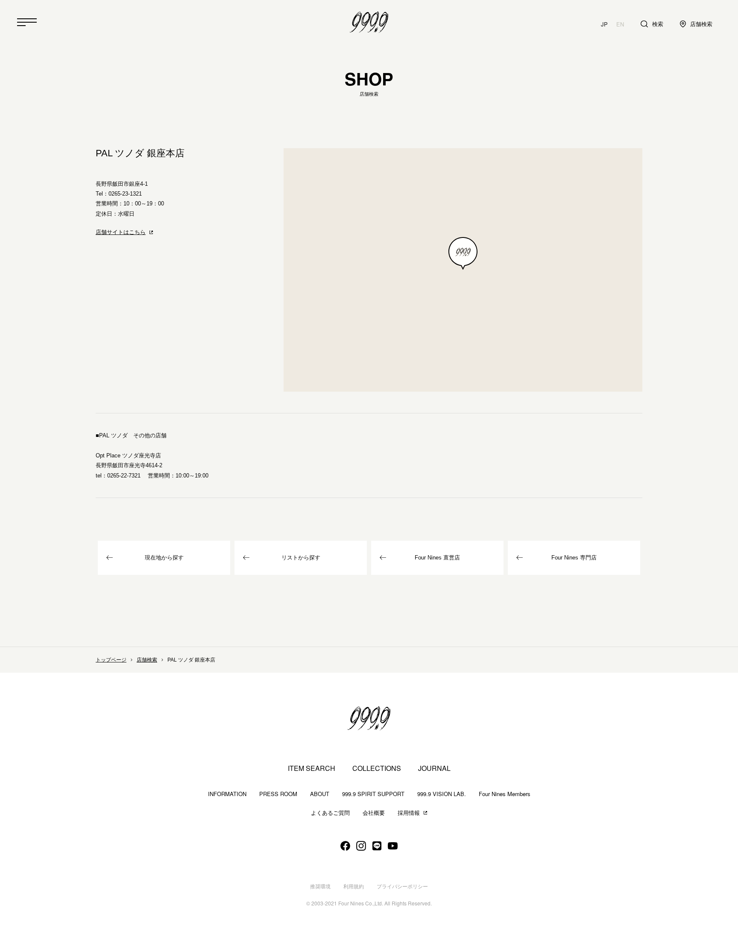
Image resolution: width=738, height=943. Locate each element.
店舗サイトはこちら (121, 232)
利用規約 (353, 887)
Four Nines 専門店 (574, 557)
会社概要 (374, 813)
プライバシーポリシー (402, 887)
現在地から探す (164, 557)
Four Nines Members (504, 794)
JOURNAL (434, 768)
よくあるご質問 (330, 813)
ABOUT (319, 794)
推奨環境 (320, 887)
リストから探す (300, 557)
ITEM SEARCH (311, 768)
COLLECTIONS (376, 768)
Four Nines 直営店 (437, 557)
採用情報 (409, 813)
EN (620, 24)
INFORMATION (227, 794)
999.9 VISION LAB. (441, 794)
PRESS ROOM (278, 794)
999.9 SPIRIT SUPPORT (373, 794)
